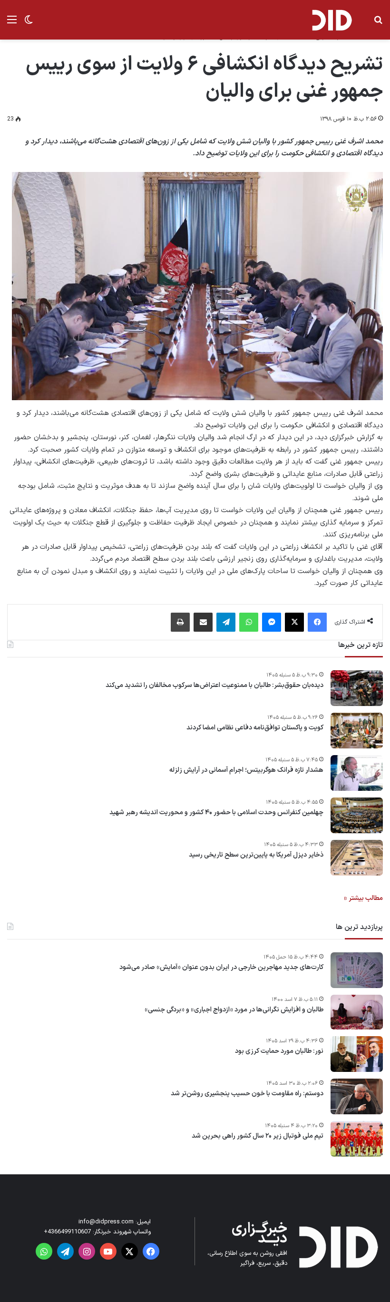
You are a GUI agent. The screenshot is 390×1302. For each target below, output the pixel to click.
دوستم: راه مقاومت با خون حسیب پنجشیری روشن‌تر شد (247, 1094)
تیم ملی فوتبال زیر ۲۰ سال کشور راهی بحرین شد (257, 1136)
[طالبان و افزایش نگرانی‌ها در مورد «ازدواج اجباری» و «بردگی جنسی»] (357, 1012)
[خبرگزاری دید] (331, 20)
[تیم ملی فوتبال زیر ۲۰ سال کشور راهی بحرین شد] (357, 1139)
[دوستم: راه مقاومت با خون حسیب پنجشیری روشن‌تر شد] (357, 1096)
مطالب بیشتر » (363, 898)
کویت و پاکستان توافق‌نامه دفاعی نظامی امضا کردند (254, 728)
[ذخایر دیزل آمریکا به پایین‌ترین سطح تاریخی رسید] (357, 858)
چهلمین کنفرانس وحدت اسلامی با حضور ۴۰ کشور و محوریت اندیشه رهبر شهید (216, 813)
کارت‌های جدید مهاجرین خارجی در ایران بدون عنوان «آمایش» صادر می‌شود (221, 967)
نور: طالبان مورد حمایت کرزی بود (279, 1051)
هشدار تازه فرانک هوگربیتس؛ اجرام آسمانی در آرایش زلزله (246, 770)
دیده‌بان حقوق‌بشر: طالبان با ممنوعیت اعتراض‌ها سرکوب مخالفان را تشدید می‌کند (214, 685)
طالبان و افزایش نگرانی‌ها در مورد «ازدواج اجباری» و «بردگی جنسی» (234, 1010)
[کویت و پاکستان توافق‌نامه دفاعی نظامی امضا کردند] (357, 730)
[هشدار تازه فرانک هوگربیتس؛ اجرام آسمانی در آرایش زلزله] (357, 773)
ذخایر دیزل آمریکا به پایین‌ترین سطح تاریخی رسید (256, 855)
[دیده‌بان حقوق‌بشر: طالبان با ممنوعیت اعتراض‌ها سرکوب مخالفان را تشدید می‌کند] (357, 688)
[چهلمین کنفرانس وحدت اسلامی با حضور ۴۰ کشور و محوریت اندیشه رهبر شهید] (357, 815)
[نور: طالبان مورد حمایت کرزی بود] (357, 1054)
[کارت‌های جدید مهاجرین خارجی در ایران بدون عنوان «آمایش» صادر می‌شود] (357, 970)
